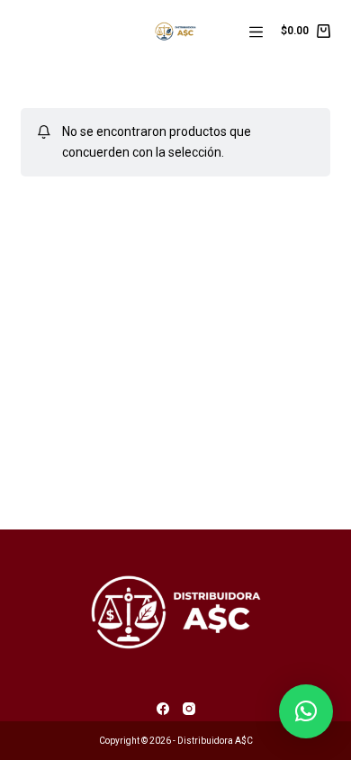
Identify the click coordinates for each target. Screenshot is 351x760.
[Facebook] (163, 708)
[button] (306, 711)
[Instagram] (189, 708)
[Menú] (256, 32)
